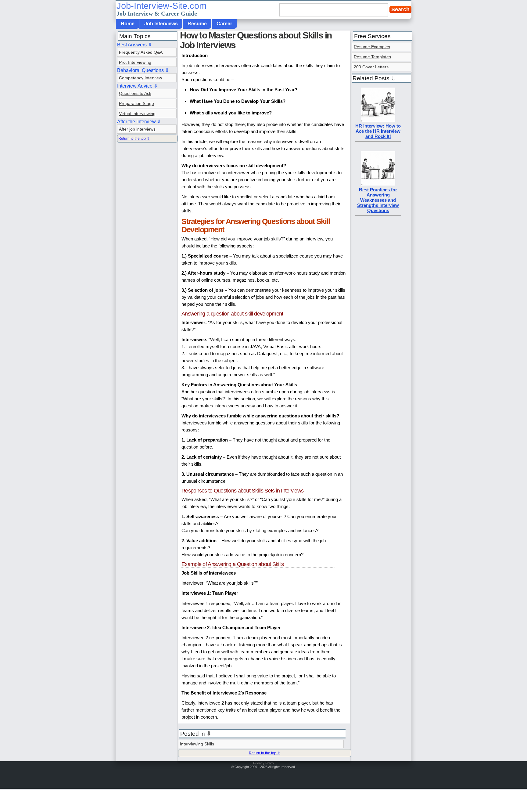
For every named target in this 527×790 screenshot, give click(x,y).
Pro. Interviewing (135, 62)
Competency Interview (140, 77)
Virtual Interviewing (137, 113)
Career (224, 23)
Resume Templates (372, 56)
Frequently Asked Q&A (141, 52)
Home (127, 23)
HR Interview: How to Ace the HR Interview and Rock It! (378, 131)
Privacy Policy (263, 763)
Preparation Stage (136, 103)
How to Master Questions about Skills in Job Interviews (256, 40)
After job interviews (137, 129)
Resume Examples (372, 46)
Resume (197, 23)
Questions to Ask (135, 93)
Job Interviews (161, 23)
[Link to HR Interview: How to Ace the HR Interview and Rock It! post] (378, 120)
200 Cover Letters (371, 66)
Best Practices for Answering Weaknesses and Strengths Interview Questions (378, 200)
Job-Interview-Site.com (161, 9)
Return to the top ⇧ (264, 753)
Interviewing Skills (197, 743)
